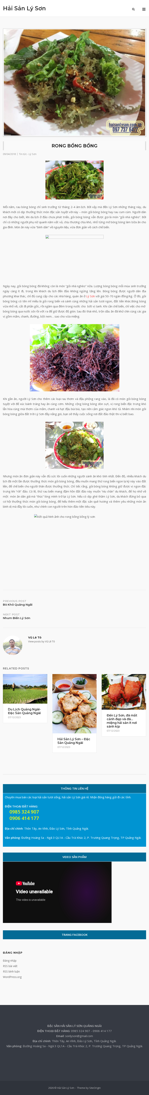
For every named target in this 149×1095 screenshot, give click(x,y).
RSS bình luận (11, 971)
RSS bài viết (10, 966)
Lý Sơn (90, 296)
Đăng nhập (9, 960)
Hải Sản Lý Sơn (24, 8)
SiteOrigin (95, 1088)
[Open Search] (133, 9)
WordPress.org (12, 977)
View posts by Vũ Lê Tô (41, 641)
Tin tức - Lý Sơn (27, 154)
